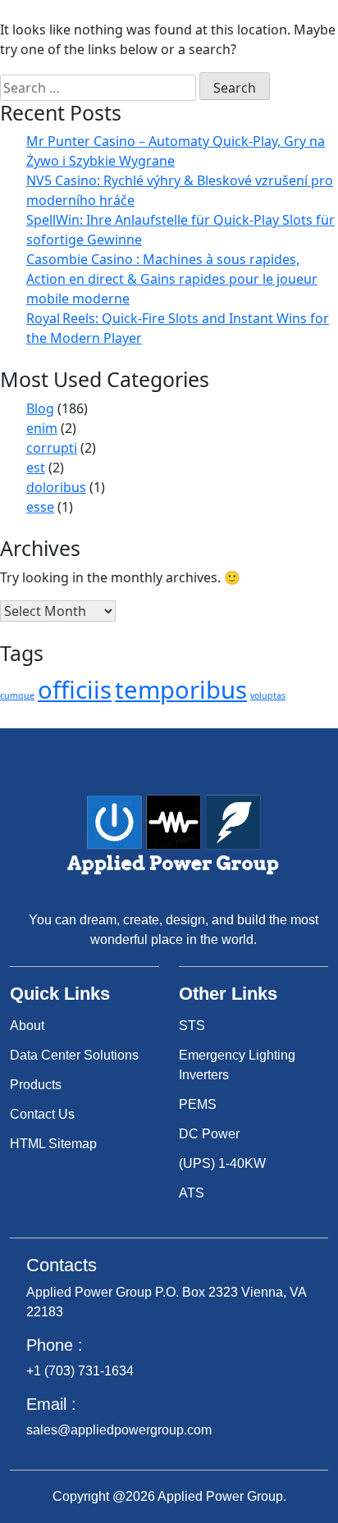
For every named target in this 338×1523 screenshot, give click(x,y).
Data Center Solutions (74, 1055)
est (35, 467)
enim (41, 428)
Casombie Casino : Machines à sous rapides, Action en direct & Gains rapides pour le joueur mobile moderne (171, 279)
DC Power (209, 1134)
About (27, 1026)
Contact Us (42, 1114)
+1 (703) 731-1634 (80, 1371)
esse (40, 507)
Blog (40, 408)
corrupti (51, 448)
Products (36, 1085)
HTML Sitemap (53, 1144)
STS (192, 1026)
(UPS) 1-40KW (222, 1163)
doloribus (56, 487)
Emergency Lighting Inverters (237, 1065)
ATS (191, 1193)
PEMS (198, 1104)
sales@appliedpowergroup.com (119, 1430)
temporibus (181, 689)
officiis (75, 689)
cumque (17, 695)
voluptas (267, 695)
